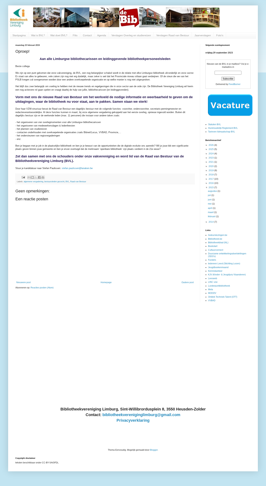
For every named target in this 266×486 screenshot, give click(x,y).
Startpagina (19, 35)
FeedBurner (234, 84)
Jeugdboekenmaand (218, 267)
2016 (211, 183)
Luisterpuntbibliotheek (219, 286)
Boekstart (212, 246)
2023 (211, 158)
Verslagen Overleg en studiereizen (131, 35)
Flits (75, 35)
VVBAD (212, 300)
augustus (213, 191)
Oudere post (187, 282)
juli (209, 195)
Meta (210, 289)
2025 (211, 149)
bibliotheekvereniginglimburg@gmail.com (141, 414)
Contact (87, 35)
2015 (211, 187)
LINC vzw (213, 282)
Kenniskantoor (215, 271)
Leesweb (212, 278)
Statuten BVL (214, 124)
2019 (211, 170)
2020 (211, 166)
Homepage (106, 282)
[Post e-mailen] (23, 177)
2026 (211, 145)
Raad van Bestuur (78, 181)
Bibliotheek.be (215, 239)
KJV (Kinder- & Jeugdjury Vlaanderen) (227, 274)
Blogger (154, 450)
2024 (211, 153)
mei (210, 204)
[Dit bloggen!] (32, 177)
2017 (211, 179)
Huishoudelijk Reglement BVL (223, 128)
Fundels (212, 260)
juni (210, 199)
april (210, 208)
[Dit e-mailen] (29, 177)
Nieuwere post (23, 282)
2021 (211, 162)
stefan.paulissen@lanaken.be (77, 168)
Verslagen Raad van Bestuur (172, 35)
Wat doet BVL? (58, 35)
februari (212, 216)
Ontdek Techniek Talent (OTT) (222, 297)
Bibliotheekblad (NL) (218, 242)
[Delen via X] (36, 177)
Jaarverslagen (203, 35)
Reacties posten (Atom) (42, 287)
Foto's (219, 35)
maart (211, 212)
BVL (67, 181)
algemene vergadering (33, 181)
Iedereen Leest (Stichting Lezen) (224, 263)
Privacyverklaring (133, 420)
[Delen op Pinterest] (43, 177)
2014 (211, 222)
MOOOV (212, 293)
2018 (211, 174)
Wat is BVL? (38, 35)
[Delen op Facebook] (39, 177)
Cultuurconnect (215, 250)
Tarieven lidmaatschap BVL (221, 131)
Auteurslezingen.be (217, 235)
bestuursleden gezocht (54, 181)
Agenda (101, 35)
